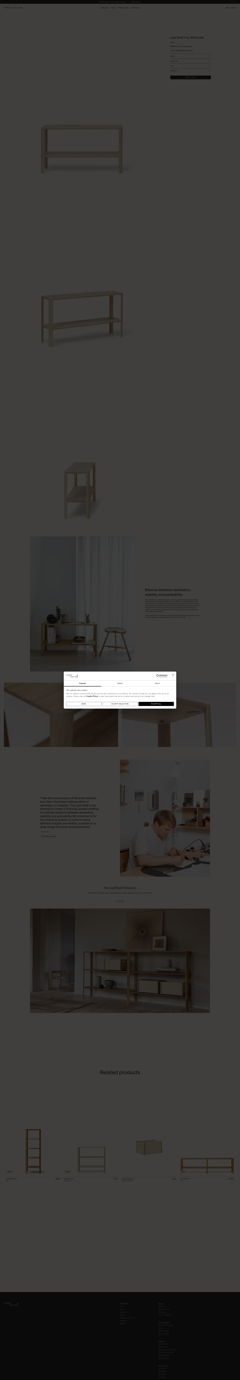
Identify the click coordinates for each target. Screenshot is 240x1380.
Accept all (156, 704)
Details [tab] (120, 683)
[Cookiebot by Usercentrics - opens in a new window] (157, 676)
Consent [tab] (82, 683)
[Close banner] (173, 676)
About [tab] (157, 683)
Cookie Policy (92, 696)
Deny (84, 704)
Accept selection (119, 704)
